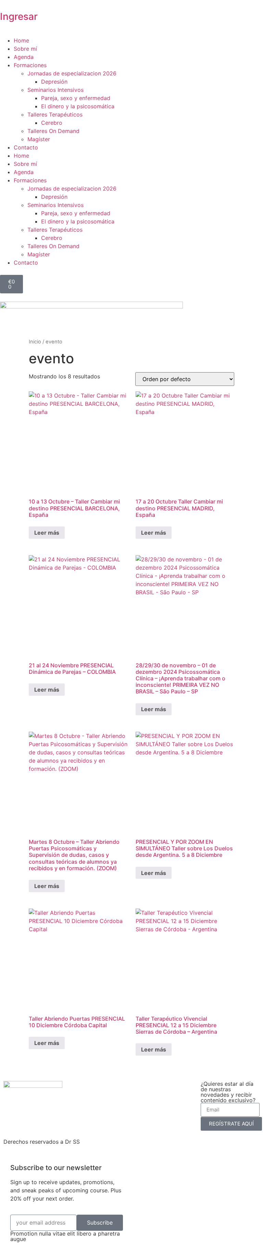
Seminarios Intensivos (55, 89)
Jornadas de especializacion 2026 (71, 73)
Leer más (46, 532)
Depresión (54, 81)
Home (21, 40)
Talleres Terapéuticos (55, 114)
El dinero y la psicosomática (77, 106)
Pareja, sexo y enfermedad (75, 98)
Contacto (26, 147)
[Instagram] (12, 1105)
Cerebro (51, 122)
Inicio (35, 342)
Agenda (24, 56)
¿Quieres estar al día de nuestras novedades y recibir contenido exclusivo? (228, 1092)
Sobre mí (25, 48)
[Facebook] (30, 1105)
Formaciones (30, 65)
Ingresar (19, 16)
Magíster (38, 139)
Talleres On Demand (53, 130)
